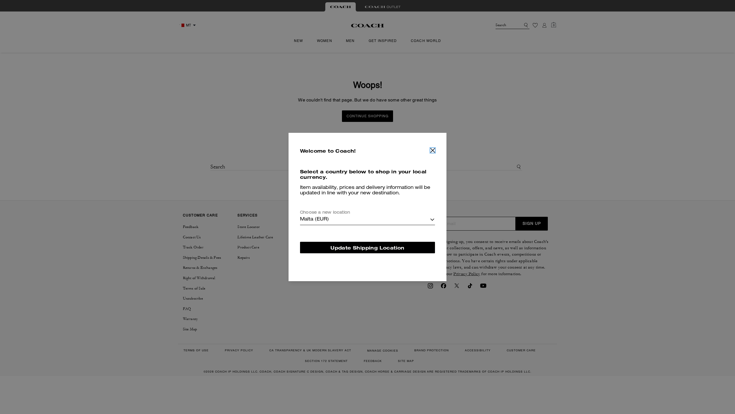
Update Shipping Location (367, 248)
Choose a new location (325, 213)
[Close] (432, 150)
